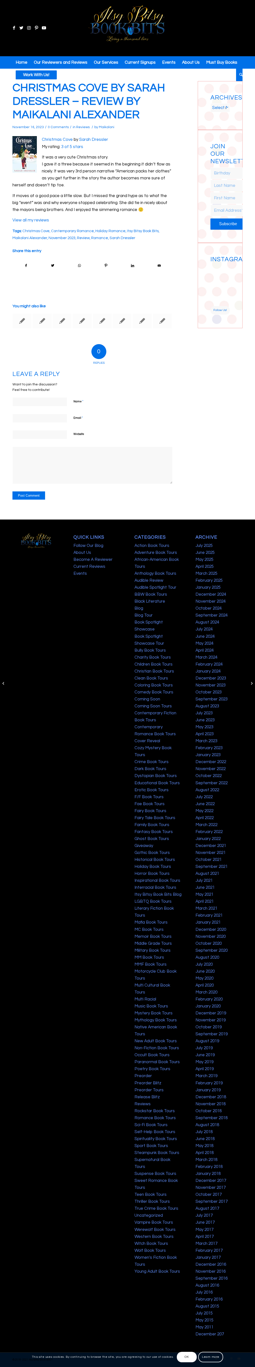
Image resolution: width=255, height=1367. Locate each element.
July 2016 (204, 1292)
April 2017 (204, 1236)
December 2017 (210, 1180)
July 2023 (204, 713)
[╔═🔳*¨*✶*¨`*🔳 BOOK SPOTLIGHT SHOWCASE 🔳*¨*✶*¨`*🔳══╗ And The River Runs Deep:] (214, 269)
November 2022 (210, 769)
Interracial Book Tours (155, 887)
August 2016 (207, 1285)
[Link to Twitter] (21, 28)
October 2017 (208, 1194)
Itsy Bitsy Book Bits (143, 231)
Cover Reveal (147, 741)
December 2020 (210, 929)
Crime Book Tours (151, 762)
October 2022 (208, 776)
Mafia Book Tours (151, 922)
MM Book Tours (149, 957)
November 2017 (210, 1187)
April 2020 (204, 985)
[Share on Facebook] (26, 265)
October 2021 (208, 859)
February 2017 (209, 1250)
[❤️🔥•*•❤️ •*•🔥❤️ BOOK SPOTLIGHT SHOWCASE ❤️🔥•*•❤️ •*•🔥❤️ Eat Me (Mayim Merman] (225, 300)
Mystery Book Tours (153, 1013)
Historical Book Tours (154, 859)
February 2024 (209, 664)
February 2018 (209, 1166)
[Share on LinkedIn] (132, 265)
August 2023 (207, 706)
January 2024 (208, 671)
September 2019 (211, 1034)
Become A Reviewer (93, 559)
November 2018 (210, 1104)
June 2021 (205, 887)
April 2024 (204, 650)
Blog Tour (143, 615)
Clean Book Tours (151, 678)
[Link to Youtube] (44, 28)
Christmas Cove (57, 139)
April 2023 (204, 734)
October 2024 (208, 608)
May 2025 (204, 559)
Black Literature (149, 601)
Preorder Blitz (147, 1083)
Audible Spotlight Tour (155, 587)
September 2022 (211, 783)
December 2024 (210, 594)
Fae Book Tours (149, 804)
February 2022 (209, 832)
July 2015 (204, 1313)
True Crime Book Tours (156, 1208)
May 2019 (204, 1062)
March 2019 (206, 1076)
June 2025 (205, 552)
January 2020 (208, 1006)
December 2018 (210, 1097)
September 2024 (211, 615)
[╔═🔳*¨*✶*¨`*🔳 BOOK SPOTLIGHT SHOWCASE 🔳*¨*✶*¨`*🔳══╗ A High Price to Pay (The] (214, 279)
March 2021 (206, 908)
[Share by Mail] (159, 265)
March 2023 (206, 741)
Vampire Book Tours (153, 1222)
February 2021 (209, 915)
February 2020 (209, 999)
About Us (82, 552)
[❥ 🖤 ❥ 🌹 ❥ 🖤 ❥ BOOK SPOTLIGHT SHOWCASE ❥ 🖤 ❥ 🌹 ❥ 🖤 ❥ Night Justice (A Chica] (225, 269)
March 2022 (206, 825)
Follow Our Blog (88, 545)
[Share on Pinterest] (106, 265)
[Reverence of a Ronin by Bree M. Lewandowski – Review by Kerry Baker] (122, 321)
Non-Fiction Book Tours (156, 1048)
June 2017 (205, 1222)
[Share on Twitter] (53, 265)
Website (78, 434)
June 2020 (205, 971)
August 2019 (207, 1041)
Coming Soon (147, 699)
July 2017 (204, 1215)
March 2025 (206, 573)
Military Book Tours (152, 950)
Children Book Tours (153, 664)
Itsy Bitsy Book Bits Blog (158, 894)
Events (80, 573)
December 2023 (210, 678)
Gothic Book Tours (152, 852)
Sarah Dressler (93, 139)
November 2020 (210, 936)
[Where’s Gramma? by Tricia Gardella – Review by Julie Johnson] (62, 321)
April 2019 (204, 1069)
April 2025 (204, 566)
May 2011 (204, 1327)
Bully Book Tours (150, 650)
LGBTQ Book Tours (153, 901)
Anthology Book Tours (155, 573)
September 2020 (211, 950)
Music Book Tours (151, 1006)
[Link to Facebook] (14, 28)
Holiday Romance (110, 231)
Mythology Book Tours (155, 1020)
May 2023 (204, 727)
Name (78, 401)
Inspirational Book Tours (157, 880)
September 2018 (211, 1118)
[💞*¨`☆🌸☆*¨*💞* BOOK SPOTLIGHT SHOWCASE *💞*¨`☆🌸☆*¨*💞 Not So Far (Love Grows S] (214, 290)
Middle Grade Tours (153, 943)
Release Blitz (147, 1097)
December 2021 (210, 845)
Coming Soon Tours (153, 706)
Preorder (143, 1076)
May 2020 (204, 978)
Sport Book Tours (151, 1146)
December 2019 (210, 1013)
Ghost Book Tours (151, 839)
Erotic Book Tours (151, 790)
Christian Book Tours (154, 671)
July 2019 (204, 1048)
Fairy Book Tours (150, 811)
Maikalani (106, 127)
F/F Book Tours (149, 797)
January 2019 (208, 1090)
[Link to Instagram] (29, 28)
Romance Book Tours (155, 1118)
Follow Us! (220, 310)
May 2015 (204, 1320)
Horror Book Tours (152, 873)
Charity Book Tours (152, 657)
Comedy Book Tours (153, 692)
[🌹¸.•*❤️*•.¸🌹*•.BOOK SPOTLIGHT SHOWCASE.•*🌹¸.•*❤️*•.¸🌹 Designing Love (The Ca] (214, 300)
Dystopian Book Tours (155, 776)
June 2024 (205, 636)
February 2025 (209, 580)
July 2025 (204, 545)
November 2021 (210, 852)
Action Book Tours (151, 545)
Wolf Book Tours (150, 1250)
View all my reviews (30, 220)
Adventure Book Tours (155, 552)
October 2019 (208, 1027)
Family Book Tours (151, 825)
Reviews (83, 127)
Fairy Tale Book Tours (154, 818)
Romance (99, 238)
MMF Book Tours (150, 964)
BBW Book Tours (150, 594)
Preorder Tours (149, 1090)
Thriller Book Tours (152, 1201)
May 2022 (204, 811)
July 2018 (204, 1132)
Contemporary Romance (72, 231)
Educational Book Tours (157, 783)
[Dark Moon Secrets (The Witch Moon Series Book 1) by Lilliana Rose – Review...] (4, 683)
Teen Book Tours (150, 1194)
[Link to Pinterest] (36, 28)
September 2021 (211, 866)
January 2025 (208, 587)
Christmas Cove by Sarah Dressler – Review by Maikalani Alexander (88, 101)
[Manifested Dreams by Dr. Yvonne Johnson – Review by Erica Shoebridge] (42, 321)
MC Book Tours (149, 929)
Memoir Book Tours (153, 936)
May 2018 (204, 1146)
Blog (138, 608)
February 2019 (209, 1083)
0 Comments (58, 127)
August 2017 (207, 1208)
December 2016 (210, 1264)
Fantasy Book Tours (153, 832)
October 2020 (208, 943)
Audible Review (148, 580)
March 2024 (206, 657)
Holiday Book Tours (152, 866)
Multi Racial (145, 999)
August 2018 (207, 1125)
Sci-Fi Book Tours (151, 1125)
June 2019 (205, 1055)
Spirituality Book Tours (155, 1139)
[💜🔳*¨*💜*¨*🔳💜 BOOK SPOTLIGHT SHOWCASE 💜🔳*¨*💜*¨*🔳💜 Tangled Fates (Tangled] (225, 290)
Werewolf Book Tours (155, 1229)
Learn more (210, 1357)
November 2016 (210, 1271)
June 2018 (205, 1139)
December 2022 (210, 762)
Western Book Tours (154, 1236)
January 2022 (208, 839)
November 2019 (210, 1020)
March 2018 (206, 1159)
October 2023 (208, 692)
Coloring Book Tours (153, 685)
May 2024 (204, 643)
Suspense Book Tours (155, 1173)
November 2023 (62, 238)
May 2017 (204, 1229)
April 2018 (204, 1153)
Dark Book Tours (150, 769)
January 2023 (208, 755)
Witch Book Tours (151, 1243)
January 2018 (208, 1173)
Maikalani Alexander (29, 238)
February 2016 (209, 1299)
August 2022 (207, 790)
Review (83, 238)
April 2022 (204, 818)
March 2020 (206, 992)
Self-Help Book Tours (154, 1132)
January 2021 (208, 922)
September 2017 (211, 1201)
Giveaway (143, 845)
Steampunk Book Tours (156, 1153)
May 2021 (204, 894)
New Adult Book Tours (155, 1041)
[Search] (239, 75)
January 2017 (208, 1257)
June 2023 (205, 720)
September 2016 (211, 1278)
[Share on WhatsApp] (79, 265)
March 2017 (206, 1243)
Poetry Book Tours (152, 1069)
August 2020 (207, 957)
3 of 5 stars (72, 147)
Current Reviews (89, 566)
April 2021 (204, 901)
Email (78, 418)
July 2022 (204, 797)
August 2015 (207, 1306)
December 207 (209, 1334)
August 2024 (207, 622)
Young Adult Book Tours (157, 1271)
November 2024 (210, 601)
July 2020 (204, 964)
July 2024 (204, 629)
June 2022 (205, 804)
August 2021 (207, 873)
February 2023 (209, 748)
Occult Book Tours (152, 1055)
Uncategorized (148, 1215)
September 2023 (211, 699)
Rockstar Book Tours (154, 1111)
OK (187, 1357)
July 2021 (204, 880)
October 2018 (208, 1111)
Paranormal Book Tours (157, 1062)
